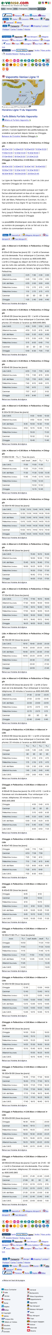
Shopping (37, 26)
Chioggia (46, 40)
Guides (20, 29)
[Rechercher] (39, 3)
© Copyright (6, 1313)
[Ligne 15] (14, 66)
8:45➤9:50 (40, 166)
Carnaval (9, 23)
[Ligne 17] (22, 66)
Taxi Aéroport (32, 37)
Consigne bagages (37, 1322)
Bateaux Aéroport (36, 1309)
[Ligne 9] (40, 62)
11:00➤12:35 (7, 153)
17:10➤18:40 (7, 156)
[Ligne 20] (29, 66)
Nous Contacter (10, 1290)
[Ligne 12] (4, 66)
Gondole (6, 1332)
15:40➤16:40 (32, 153)
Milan (43, 16)
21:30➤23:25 (32, 156)
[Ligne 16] (18, 66)
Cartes (13, 29)
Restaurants (34, 1293)
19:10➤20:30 (19, 156)
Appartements (35, 1299)
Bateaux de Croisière (20, 136)
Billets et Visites (11, 1322)
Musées (7, 1325)
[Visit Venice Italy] (43, 3)
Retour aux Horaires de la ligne (14, 303)
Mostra (33, 1331)
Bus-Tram (38, 44)
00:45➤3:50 (7, 166)
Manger (26, 26)
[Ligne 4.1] (14, 62)
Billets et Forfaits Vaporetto (18, 120)
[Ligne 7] (33, 62)
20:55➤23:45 (33, 174)
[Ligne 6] (29, 62)
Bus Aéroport (18, 40)
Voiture (32, 1325)
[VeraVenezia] (49, 3)
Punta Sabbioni (33, 40)
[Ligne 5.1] (22, 62)
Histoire (27, 29)
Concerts (24, 19)
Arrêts (37, 50)
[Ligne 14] (11, 66)
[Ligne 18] (25, 66)
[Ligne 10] (43, 62)
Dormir (36, 19)
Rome (27, 16)
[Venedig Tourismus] (46, 3)
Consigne (27, 44)
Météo (19, 23)
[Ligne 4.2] (18, 62)
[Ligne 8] (36, 62)
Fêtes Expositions (36, 1296)
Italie (6, 1292)
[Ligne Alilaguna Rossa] (7, 70)
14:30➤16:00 (32, 170)
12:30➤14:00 (19, 170)
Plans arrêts (45, 50)
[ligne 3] (11, 62)
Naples (35, 16)
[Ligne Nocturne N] (36, 66)
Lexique (45, 26)
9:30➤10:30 (41, 149)
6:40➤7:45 (29, 166)
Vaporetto (15, 235)
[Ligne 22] (33, 66)
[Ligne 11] (47, 62)
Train (17, 44)
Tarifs (13, 50)
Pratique (6, 29)
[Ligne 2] (7, 62)
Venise (6, 1296)
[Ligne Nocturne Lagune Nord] (44, 66)
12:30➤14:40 (20, 153)
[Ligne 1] (4, 62)
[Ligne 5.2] (25, 62)
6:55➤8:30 (29, 149)
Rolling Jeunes (25, 54)
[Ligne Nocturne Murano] (40, 66)
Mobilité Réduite (12, 54)
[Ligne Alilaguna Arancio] (4, 70)
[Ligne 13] (7, 66)
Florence (18, 16)
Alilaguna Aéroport (32, 235)
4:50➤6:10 (18, 166)
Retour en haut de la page (14, 1280)
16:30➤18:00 (7, 174)
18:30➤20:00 (20, 174)
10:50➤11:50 (7, 170)
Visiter (15, 19)
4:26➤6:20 (18, 149)
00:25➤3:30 (7, 149)
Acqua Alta (9, 1319)
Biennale (33, 1328)
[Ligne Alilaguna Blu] (47, 66)
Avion (8, 44)
